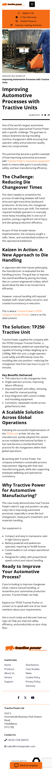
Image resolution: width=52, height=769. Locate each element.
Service (8, 677)
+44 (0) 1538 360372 (18, 740)
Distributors (32, 664)
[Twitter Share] (45, 115)
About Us (9, 673)
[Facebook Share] (42, 115)
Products (9, 669)
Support (8, 681)
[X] (25, 698)
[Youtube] (32, 698)
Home (5, 75)
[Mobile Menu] (32, 4)
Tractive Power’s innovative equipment (28, 161)
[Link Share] (49, 115)
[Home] (13, 4)
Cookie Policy (33, 677)
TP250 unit (12, 433)
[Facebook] (18, 698)
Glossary (30, 685)
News (29, 673)
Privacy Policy (33, 681)
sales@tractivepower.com (21, 746)
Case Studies (16, 75)
